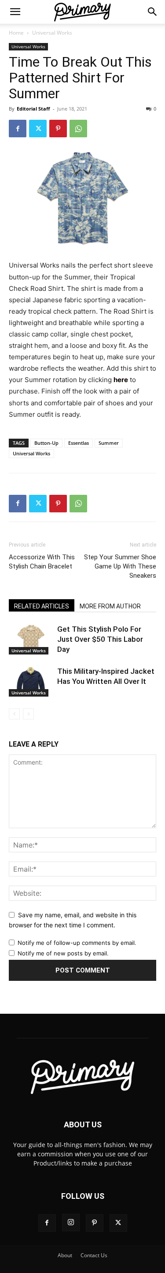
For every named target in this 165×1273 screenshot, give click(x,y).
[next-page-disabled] (28, 713)
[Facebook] (17, 128)
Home (16, 32)
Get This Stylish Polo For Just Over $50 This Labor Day (100, 639)
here (121, 379)
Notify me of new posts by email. (63, 953)
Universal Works (52, 32)
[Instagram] (71, 1222)
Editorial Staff (33, 108)
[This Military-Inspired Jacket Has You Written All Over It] (31, 681)
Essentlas (78, 443)
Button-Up (46, 443)
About (65, 1255)
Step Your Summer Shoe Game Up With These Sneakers (120, 566)
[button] (15, 12)
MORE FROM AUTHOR (110, 606)
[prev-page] (14, 713)
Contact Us (94, 1255)
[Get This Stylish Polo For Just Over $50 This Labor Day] (31, 639)
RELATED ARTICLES (41, 606)
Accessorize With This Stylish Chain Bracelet (42, 561)
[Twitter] (38, 128)
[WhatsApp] (78, 128)
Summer (109, 443)
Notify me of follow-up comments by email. (77, 942)
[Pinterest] (58, 128)
